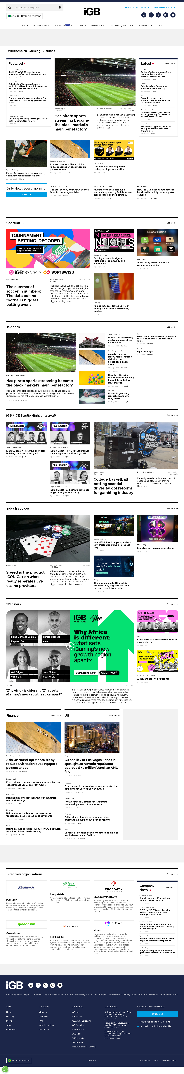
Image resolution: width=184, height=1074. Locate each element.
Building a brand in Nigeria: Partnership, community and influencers (109, 261)
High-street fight (145, 351)
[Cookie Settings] (5, 1069)
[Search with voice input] (59, 7)
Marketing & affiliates (60, 109)
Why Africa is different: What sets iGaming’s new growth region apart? (34, 692)
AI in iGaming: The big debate (153, 679)
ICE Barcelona (78, 1029)
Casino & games (14, 995)
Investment (141, 334)
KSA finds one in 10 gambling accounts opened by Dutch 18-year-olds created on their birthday (113, 192)
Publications (144, 25)
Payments (10, 794)
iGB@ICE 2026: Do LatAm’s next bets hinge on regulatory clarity (69, 491)
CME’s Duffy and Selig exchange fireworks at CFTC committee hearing (28, 120)
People (143, 83)
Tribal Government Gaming (84, 1047)
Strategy (111, 390)
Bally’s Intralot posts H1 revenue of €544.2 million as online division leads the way (33, 830)
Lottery (69, 995)
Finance (9, 810)
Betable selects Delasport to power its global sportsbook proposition (157, 939)
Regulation (13, 81)
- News (116, 1019)
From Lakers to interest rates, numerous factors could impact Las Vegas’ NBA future (156, 339)
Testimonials (44, 1029)
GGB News (76, 1034)
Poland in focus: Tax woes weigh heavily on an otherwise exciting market (111, 308)
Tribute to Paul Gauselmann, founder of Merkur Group (155, 87)
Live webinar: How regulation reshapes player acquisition (110, 168)
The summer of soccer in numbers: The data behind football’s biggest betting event (27, 100)
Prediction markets (16, 116)
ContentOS (62, 25)
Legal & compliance (149, 124)
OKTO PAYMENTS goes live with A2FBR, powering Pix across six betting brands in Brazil (156, 114)
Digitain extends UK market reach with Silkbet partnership (156, 899)
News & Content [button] (40, 25)
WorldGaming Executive (120, 25)
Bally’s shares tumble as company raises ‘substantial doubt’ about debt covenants (29, 814)
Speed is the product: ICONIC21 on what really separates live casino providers (26, 579)
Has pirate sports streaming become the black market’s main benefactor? (72, 122)
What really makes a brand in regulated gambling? (153, 263)
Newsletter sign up (137, 8)
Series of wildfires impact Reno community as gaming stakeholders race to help (156, 74)
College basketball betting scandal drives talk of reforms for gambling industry (113, 486)
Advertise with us (165, 8)
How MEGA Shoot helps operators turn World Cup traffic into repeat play (112, 545)
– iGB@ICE (21, 457)
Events (9, 1021)
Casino (143, 69)
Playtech (11, 899)
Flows (97, 930)
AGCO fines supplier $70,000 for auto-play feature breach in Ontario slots (156, 129)
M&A (143, 95)
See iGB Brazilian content (24, 16)
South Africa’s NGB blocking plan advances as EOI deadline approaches (27, 73)
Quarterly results (57, 161)
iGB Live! (75, 1012)
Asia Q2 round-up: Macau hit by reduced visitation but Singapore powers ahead (68, 167)
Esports (28, 995)
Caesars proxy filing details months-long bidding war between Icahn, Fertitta (91, 834)
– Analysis (150, 343)
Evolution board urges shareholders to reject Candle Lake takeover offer (155, 100)
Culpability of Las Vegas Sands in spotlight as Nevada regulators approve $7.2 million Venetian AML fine (28, 86)
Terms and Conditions (170, 1060)
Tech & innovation (13, 447)
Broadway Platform (105, 897)
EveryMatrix (57, 894)
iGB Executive (78, 1025)
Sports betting (12, 170)
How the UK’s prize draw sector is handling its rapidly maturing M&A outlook (156, 192)
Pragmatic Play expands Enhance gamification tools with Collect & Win (157, 951)
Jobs (160, 25)
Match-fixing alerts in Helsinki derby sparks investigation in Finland (26, 174)
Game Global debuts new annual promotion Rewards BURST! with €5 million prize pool (157, 926)
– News (153, 79)
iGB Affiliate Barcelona (81, 1021)
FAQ (41, 1021)
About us (43, 1012)
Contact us (43, 1016)
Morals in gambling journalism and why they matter (118, 396)
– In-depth (133, 109)
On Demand (96, 25)
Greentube (13, 933)
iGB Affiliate (76, 1016)
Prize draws (142, 186)
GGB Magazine (78, 1038)
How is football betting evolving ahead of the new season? (120, 340)
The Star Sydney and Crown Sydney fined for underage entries (69, 191)
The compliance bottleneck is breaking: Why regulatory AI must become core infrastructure (112, 586)
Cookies (156, 1060)
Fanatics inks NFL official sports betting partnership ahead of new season (86, 803)
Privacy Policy (145, 1060)
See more (168, 63)
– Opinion (149, 354)
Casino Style (77, 1042)
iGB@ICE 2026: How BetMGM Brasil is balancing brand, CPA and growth (69, 452)
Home (25, 25)
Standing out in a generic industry (155, 548)
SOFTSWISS (57, 937)
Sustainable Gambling (103, 186)
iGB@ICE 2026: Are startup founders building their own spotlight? (25, 452)
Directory (82, 25)
